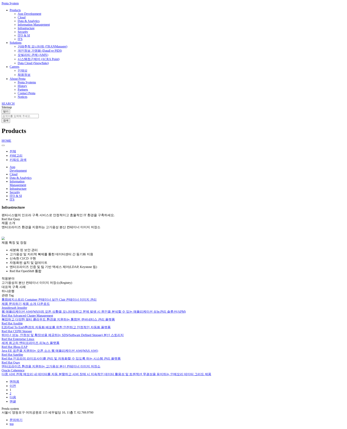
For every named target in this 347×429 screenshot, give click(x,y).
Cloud (22, 17)
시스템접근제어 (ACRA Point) (38, 59)
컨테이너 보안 (48, 299)
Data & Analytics (29, 21)
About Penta (18, 78)
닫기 (5, 111)
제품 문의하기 (12, 303)
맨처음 (14, 381)
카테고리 (16, 155)
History (22, 86)
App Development (29, 13)
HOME (6, 140)
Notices (22, 96)
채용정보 (24, 74)
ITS (20, 39)
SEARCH (8, 103)
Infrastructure (26, 28)
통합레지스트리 (13, 299)
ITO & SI (24, 35)
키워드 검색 (18, 159)
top (12, 424)
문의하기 (16, 420)
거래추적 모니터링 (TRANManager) (42, 46)
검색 (5, 120)
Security (23, 31)
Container (31, 299)
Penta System (10, 3)
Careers (14, 66)
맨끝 (13, 401)
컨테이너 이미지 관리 (81, 299)
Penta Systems (27, 82)
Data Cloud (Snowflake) (33, 63)
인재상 (22, 70)
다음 (13, 397)
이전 (13, 385)
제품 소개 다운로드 (36, 303)
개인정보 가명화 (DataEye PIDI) (40, 50)
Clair (62, 299)
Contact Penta (26, 93)
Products (15, 10)
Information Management (34, 24)
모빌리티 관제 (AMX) (33, 55)
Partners (23, 89)
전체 (13, 151)
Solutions (15, 42)
